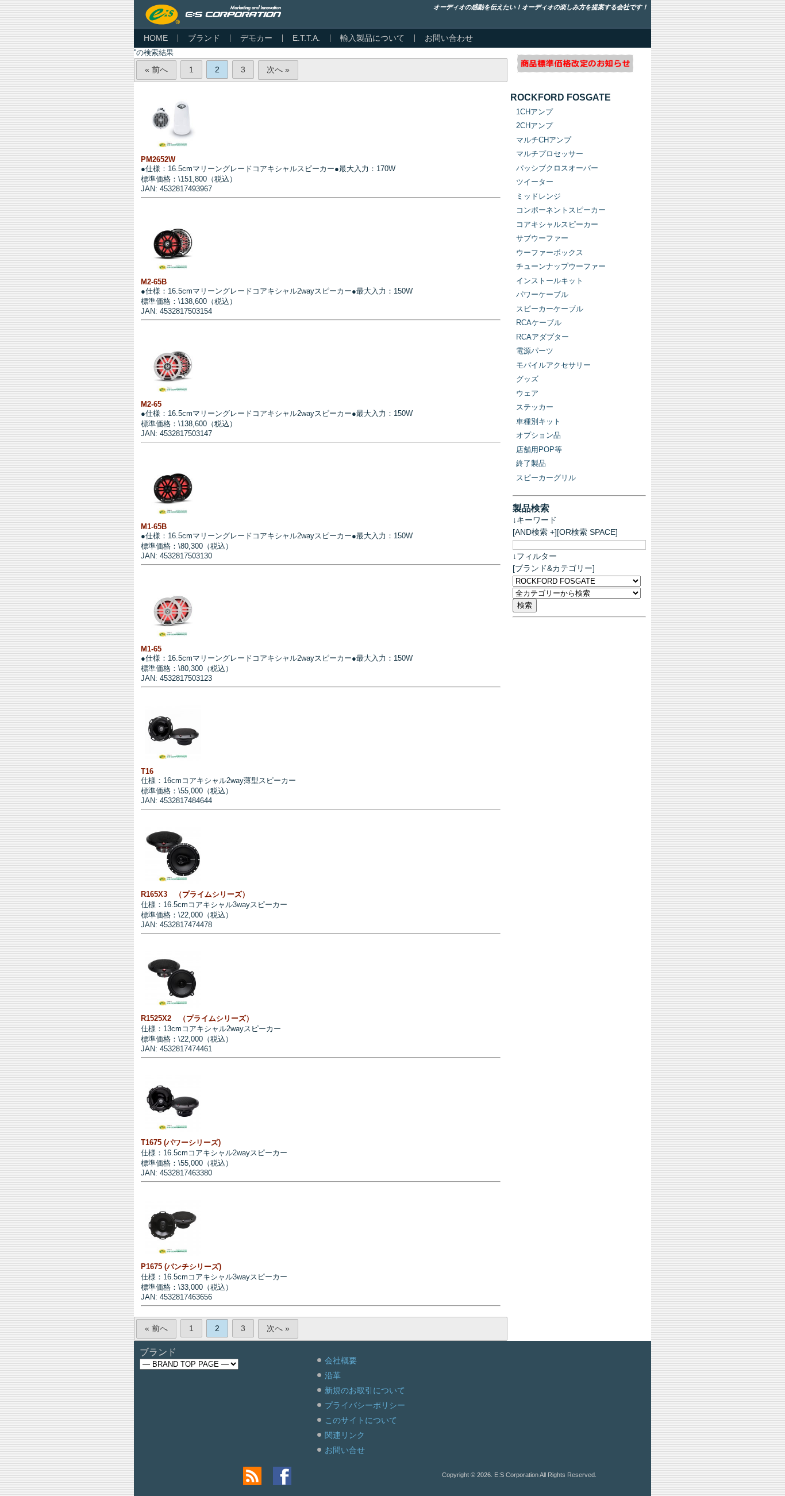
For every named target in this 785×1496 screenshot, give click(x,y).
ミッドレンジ (538, 196)
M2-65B (154, 281)
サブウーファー (542, 238)
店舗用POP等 (539, 449)
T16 (147, 771)
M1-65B (154, 526)
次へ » (278, 69)
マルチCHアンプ (543, 140)
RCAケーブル (538, 322)
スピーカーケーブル (549, 308)
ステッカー (534, 407)
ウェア (527, 393)
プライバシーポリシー (365, 1405)
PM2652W (158, 159)
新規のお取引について (365, 1390)
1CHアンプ (534, 111)
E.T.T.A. (306, 38)
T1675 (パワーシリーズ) (181, 1142)
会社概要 (341, 1360)
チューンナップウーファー (561, 266)
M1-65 (151, 649)
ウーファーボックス (549, 252)
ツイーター (534, 182)
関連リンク (345, 1435)
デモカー (256, 38)
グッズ (527, 379)
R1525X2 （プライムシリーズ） (197, 1018)
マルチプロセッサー (549, 153)
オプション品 (538, 435)
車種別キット (538, 421)
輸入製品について (372, 38)
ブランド (204, 38)
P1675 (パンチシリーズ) (181, 1266)
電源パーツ (534, 350)
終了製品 (531, 463)
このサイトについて (361, 1420)
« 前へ (156, 69)
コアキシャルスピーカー (557, 224)
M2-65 (151, 404)
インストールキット (549, 280)
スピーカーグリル (546, 477)
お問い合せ (345, 1450)
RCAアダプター (542, 337)
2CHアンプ (534, 125)
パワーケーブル (542, 294)
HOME (156, 38)
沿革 (333, 1375)
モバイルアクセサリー (553, 365)
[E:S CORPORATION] (213, 15)
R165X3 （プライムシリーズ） (195, 894)
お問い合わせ (449, 38)
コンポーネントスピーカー (561, 210)
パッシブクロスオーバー (557, 168)
